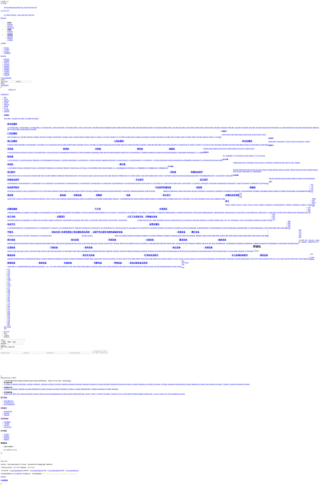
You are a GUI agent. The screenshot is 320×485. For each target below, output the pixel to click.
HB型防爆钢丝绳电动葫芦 (206, 175)
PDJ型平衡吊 (26, 235)
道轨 (30, 175)
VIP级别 (6, 335)
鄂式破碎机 (130, 235)
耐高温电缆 (134, 191)
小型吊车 (241, 220)
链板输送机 (79, 259)
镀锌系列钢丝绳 (109, 191)
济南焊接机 (85, 384)
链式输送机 (65, 259)
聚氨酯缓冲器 (124, 168)
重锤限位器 (61, 175)
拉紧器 (138, 175)
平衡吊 (256, 162)
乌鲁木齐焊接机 (210, 384)
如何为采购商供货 (9, 404)
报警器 (234, 148)
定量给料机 (109, 251)
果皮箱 (150, 394)
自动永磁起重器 (66, 212)
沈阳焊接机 (36, 384)
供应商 (6, 103)
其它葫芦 (293, 141)
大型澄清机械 (249, 251)
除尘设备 (303, 170)
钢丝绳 (102, 191)
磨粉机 (193, 235)
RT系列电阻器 (218, 191)
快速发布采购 (8, 411)
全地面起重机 (150, 145)
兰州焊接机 (134, 384)
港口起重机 (21, 118)
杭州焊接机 (57, 384)
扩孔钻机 (175, 259)
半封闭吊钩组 (133, 152)
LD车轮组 (49, 152)
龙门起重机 (97, 137)
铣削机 (109, 266)
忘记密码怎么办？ (9, 402)
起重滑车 (251, 156)
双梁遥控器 (41, 199)
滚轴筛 (15, 243)
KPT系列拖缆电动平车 (107, 228)
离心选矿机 (185, 243)
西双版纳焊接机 (85, 389)
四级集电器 (70, 199)
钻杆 (159, 259)
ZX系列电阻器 (200, 191)
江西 (309, 207)
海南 (273, 214)
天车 (119, 137)
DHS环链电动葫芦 (59, 183)
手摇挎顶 (97, 212)
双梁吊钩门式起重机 (33, 137)
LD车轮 (9, 152)
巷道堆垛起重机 (307, 127)
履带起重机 (158, 145)
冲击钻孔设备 (148, 259)
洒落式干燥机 (81, 251)
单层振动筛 (32, 243)
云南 (273, 219)
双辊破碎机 (167, 235)
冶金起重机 (238, 127)
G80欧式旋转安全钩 (230, 212)
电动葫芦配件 (300, 141)
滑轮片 (139, 152)
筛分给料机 (158, 251)
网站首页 (6, 59)
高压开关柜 (96, 175)
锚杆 (216, 259)
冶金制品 (132, 266)
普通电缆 (141, 199)
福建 (313, 205)
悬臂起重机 (284, 228)
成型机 (75, 266)
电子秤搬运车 (45, 220)
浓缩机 (225, 251)
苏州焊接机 (246, 384)
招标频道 (6, 68)
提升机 (263, 156)
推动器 (221, 160)
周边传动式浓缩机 (217, 251)
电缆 (237, 148)
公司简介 (6, 434)
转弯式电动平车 (86, 228)
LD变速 (142, 175)
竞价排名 (6, 425)
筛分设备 (252, 170)
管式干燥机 (64, 251)
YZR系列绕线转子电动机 (14, 168)
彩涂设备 (179, 266)
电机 (252, 259)
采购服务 (4, 408)
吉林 (313, 200)
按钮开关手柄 (11, 199)
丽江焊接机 (42, 389)
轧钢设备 (288, 178)
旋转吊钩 (106, 152)
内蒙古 (314, 198)
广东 (312, 186)
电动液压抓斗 (269, 205)
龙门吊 (104, 137)
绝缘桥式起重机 (121, 127)
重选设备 (275, 170)
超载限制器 (96, 191)
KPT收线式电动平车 (45, 228)
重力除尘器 (183, 251)
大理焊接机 (94, 389)
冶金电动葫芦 (195, 175)
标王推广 (6, 48)
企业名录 (6, 64)
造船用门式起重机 (84, 137)
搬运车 (121, 259)
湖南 (309, 211)
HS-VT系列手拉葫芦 (167, 183)
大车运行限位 (195, 199)
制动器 (245, 134)
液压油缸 (84, 235)
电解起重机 (289, 127)
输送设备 (315, 170)
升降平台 (269, 220)
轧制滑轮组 (158, 152)
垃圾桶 (146, 394)
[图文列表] (11, 347)
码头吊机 (86, 145)
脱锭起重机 (252, 127)
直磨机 (249, 235)
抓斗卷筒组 (80, 152)
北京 (300, 232)
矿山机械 (170, 166)
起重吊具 (206, 152)
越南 (8, 323)
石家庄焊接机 (22, 384)
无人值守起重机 (126, 394)
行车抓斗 (309, 205)
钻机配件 (169, 259)
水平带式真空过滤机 (34, 251)
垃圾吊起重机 (190, 127)
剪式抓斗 (256, 205)
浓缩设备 (309, 170)
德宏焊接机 (101, 389)
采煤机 (179, 235)
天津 (300, 235)
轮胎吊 (212, 145)
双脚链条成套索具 (170, 212)
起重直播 (6, 75)
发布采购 (10, 31)
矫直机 (83, 266)
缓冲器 (254, 134)
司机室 (43, 175)
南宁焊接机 (99, 384)
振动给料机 (169, 251)
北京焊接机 (7, 384)
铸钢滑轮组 (151, 152)
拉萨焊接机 (201, 384)
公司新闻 (10, 40)
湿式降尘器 (201, 251)
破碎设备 (235, 170)
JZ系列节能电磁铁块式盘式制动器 (50, 160)
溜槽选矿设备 (200, 243)
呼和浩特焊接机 (179, 384)
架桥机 (123, 145)
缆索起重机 (225, 145)
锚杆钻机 (164, 259)
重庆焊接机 (106, 384)
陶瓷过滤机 (94, 243)
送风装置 (41, 266)
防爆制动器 (36, 160)
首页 (5, 97)
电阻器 (211, 148)
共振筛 (58, 243)
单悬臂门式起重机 (197, 137)
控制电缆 (82, 199)
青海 (289, 226)
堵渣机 (59, 266)
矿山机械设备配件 (256, 171)
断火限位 (90, 191)
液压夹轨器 (187, 175)
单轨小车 (20, 175)
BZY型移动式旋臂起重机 (255, 228)
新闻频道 (6, 66)
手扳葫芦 (138, 183)
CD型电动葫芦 (204, 183)
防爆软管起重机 (71, 145)
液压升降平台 (188, 220)
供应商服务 (5, 418)
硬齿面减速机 (191, 152)
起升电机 (18, 191)
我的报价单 (10, 28)
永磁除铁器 (256, 243)
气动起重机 (106, 394)
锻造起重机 (266, 127)
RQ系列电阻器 (209, 191)
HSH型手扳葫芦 (186, 183)
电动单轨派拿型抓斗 (279, 205)
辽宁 (240, 195)
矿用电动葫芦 (229, 175)
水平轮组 (35, 152)
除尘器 (189, 251)
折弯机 (66, 266)
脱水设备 (258, 170)
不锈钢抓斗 (289, 205)
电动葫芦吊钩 (125, 152)
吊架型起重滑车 (67, 220)
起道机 (109, 175)
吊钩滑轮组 (144, 152)
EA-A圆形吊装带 (271, 212)
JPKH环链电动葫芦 (130, 183)
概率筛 (26, 243)
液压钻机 (192, 259)
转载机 (134, 259)
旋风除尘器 (176, 251)
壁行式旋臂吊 (169, 228)
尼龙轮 (61, 152)
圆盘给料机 (102, 251)
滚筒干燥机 (57, 251)
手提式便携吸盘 (75, 212)
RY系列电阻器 (235, 191)
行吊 (117, 137)
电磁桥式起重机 (167, 127)
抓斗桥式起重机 (157, 127)
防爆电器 (206, 148)
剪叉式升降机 (263, 220)
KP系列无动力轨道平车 (121, 228)
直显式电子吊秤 (19, 220)
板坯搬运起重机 (131, 127)
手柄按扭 (61, 191)
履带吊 (199, 145)
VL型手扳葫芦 (195, 183)
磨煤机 (267, 235)
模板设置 (10, 38)
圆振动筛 (10, 243)
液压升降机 (160, 220)
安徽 (313, 204)
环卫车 (166, 394)
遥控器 (220, 148)
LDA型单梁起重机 (12, 127)
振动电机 (34, 175)
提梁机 (192, 145)
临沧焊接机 (56, 389)
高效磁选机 (263, 243)
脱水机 (88, 243)
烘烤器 (292, 259)
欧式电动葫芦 (246, 183)
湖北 (309, 209)
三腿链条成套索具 (218, 212)
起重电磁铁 (229, 156)
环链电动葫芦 (281, 141)
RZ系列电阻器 (227, 191)
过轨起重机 (175, 127)
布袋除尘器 (194, 251)
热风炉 (297, 259)
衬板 (236, 259)
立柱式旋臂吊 (153, 228)
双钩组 (101, 152)
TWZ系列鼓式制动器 (121, 160)
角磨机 (258, 235)
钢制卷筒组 (66, 152)
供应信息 (311, 240)
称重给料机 (130, 251)
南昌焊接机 (78, 384)
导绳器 (82, 191)
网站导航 (3, 56)
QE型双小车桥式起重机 (85, 127)
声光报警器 (99, 199)
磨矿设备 (247, 170)
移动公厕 (171, 394)
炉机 (261, 259)
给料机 (164, 251)
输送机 (23, 259)
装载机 (138, 259)
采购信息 (6, 104)
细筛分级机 (163, 243)
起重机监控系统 (249, 148)
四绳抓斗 (233, 205)
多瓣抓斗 (262, 205)
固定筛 (62, 243)
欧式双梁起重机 (263, 145)
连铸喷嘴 (20, 266)
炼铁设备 (283, 178)
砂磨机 (226, 235)
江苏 (312, 188)
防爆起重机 (139, 127)
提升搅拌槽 (142, 243)
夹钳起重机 (259, 127)
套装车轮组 (55, 152)
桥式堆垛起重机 (298, 127)
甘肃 (289, 225)
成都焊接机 (194, 384)
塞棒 (13, 266)
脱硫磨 (245, 235)
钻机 (199, 259)
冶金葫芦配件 (126, 191)
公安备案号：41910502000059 (68, 473)
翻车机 (113, 259)
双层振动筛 (67, 243)
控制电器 (229, 148)
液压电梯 (255, 220)
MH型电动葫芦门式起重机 (60, 137)
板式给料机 (95, 251)
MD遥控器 (25, 199)
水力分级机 (149, 243)
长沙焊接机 (164, 384)
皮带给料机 (123, 251)
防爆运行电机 (182, 191)
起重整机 (6, 115)
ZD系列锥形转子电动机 (29, 168)
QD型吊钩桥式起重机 (71, 127)
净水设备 (182, 394)
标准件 (75, 175)
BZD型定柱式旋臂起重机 (188, 228)
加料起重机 (245, 127)
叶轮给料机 (116, 251)
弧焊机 (125, 266)
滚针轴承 (77, 191)
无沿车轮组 (29, 152)
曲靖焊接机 (14, 389)
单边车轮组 (22, 152)
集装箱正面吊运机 (108, 145)
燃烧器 (305, 259)
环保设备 (145, 266)
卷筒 (36, 191)
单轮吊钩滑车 (76, 220)
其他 (37, 266)
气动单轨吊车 (114, 394)
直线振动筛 (39, 243)
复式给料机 (144, 251)
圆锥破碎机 (160, 235)
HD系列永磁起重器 (44, 212)
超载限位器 (166, 191)
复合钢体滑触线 (300, 191)
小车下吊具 (257, 156)
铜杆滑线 (308, 191)
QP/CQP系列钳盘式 (146, 160)
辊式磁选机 (291, 243)
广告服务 (6, 49)
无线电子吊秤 (36, 220)
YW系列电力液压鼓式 (94, 160)
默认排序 (6, 331)
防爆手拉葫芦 (177, 183)
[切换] (6, 1)
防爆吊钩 (112, 152)
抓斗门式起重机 (21, 137)
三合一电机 (116, 168)
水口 (16, 266)
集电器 (224, 148)
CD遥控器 (19, 199)
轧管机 (92, 266)
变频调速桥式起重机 (110, 127)
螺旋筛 (49, 243)
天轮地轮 (132, 175)
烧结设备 (271, 178)
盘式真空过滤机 (45, 251)
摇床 (180, 243)
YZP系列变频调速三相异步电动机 (97, 168)
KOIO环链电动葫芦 (36, 183)
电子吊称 (245, 156)
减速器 (243, 259)
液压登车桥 (196, 220)
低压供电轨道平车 (134, 228)
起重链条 (289, 212)
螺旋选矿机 (192, 243)
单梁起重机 (224, 127)
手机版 (19, 5)
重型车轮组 (42, 152)
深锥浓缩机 (241, 251)
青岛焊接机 (239, 384)
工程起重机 (28, 118)
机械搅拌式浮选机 (133, 243)
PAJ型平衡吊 (18, 235)
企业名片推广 (8, 427)
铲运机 (129, 259)
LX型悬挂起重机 (23, 127)
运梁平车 (287, 162)
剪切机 (105, 266)
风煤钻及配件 (211, 259)
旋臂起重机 (250, 162)
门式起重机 (14, 118)
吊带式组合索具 (197, 212)
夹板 (24, 175)
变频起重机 (231, 127)
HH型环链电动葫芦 (24, 183)
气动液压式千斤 (134, 212)
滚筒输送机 (37, 259)
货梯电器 (297, 162)
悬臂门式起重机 (175, 137)
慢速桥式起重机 (147, 127)
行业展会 (6, 71)
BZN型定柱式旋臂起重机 (228, 228)
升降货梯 (210, 220)
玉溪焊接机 (21, 389)
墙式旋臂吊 (161, 228)
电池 (119, 394)
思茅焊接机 (49, 389)
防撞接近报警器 (107, 199)
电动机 (250, 134)
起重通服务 (7, 53)
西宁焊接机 (187, 384)
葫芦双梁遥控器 (33, 199)
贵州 (273, 218)
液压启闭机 (173, 145)
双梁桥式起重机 (199, 127)
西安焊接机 (120, 384)
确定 (183, 262)
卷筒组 (228, 134)
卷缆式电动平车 (96, 228)
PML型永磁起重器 (55, 212)
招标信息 (6, 101)
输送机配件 (10, 259)
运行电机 (24, 191)
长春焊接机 (171, 384)
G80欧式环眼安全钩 (251, 212)
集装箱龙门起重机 (207, 137)
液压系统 (281, 162)
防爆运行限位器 (191, 191)
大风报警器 (123, 199)
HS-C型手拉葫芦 (156, 183)
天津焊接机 (14, 384)
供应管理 (10, 26)
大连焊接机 (232, 384)
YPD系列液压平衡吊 (46, 235)
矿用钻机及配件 (246, 171)
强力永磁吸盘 (25, 212)
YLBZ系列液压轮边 (82, 160)
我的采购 (6, 415)
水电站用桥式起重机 (98, 127)
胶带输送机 (17, 259)
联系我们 (6, 436)
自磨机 (222, 235)
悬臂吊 (279, 228)
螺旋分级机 (156, 243)
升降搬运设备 (237, 162)
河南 (312, 184)
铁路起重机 (239, 145)
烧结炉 (301, 259)
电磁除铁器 (221, 243)
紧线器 (9, 175)
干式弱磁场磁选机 (230, 243)
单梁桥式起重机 (208, 127)
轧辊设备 (150, 266)
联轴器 (151, 175)
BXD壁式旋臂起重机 (215, 228)
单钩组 (97, 152)
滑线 (251, 191)
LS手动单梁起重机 (34, 127)
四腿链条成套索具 (207, 212)
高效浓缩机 (208, 251)
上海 (300, 233)
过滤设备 (286, 170)
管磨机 (209, 235)
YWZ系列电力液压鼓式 (25, 160)
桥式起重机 (7, 118)
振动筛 (53, 243)
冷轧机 (70, 266)
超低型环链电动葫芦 (118, 183)
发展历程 (6, 438)
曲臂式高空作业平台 (178, 220)
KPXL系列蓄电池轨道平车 (66, 228)
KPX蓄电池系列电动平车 (31, 228)
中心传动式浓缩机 (232, 251)
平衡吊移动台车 (34, 235)
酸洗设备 (167, 266)
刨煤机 (184, 235)
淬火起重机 (282, 127)
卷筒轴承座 (87, 152)
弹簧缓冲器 (131, 168)
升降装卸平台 (204, 220)
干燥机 (52, 251)
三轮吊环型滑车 (93, 220)
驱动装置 (114, 175)
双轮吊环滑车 (85, 220)
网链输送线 (58, 259)
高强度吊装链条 (187, 212)
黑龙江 (314, 202)
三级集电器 (63, 199)
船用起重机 (21, 145)
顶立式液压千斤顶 (144, 212)
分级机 (177, 243)
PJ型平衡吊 (10, 235)
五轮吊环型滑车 (113, 220)
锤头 (233, 259)
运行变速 (44, 191)
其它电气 (242, 148)
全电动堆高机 (249, 220)
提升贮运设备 (237, 171)
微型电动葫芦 (232, 183)
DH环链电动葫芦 (95, 183)
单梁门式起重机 (12, 137)
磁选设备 (281, 170)
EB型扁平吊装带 (281, 212)
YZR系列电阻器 (245, 191)
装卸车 (125, 259)
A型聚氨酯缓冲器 (152, 168)
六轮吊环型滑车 (122, 220)
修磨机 (88, 266)
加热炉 (282, 259)
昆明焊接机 (113, 384)
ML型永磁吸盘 (34, 212)
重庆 (300, 237)
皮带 (255, 259)
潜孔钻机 (204, 259)
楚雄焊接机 (63, 389)
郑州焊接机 (92, 384)
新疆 (300, 230)
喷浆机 (92, 259)
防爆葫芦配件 (118, 191)
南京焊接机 (50, 384)
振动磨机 (240, 235)
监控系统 (47, 175)
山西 (240, 197)
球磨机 (254, 235)
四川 (273, 216)
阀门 (249, 259)
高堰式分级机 (171, 243)
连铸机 (9, 266)
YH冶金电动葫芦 (220, 175)
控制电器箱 (54, 191)
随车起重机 (135, 145)
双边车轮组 (15, 152)
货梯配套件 (54, 175)
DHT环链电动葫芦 (84, 183)
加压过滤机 (20, 251)
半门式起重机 (218, 137)
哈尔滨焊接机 (149, 384)
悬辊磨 (213, 235)
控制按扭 (76, 199)
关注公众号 (18, 13)
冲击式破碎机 (152, 235)
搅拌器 (34, 266)
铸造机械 (162, 266)
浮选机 (110, 243)
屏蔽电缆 (153, 199)
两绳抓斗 (228, 205)
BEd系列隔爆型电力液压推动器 (190, 160)
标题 (9, 342)
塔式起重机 (117, 145)
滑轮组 (236, 134)
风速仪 (91, 175)
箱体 (69, 191)
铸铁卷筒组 (73, 152)
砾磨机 (231, 235)
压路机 (96, 259)
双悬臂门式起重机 (185, 137)
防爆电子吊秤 (53, 220)
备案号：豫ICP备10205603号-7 (50, 473)
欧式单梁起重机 (254, 145)
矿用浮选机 (116, 243)
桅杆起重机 (232, 145)
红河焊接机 (70, 389)
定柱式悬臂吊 (177, 228)
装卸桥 (92, 137)
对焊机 (120, 266)
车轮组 (224, 134)
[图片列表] (4, 347)
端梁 (39, 175)
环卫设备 (161, 394)
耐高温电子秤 (28, 220)
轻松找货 (6, 413)
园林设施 (176, 394)
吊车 (195, 145)
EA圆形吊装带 (262, 212)
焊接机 (116, 266)
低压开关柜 (103, 175)
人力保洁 (155, 394)
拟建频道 (6, 69)
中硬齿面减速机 (182, 152)
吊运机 (164, 145)
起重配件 (224, 131)
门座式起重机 (40, 145)
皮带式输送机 (235, 220)
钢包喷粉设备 (27, 266)
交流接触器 (170, 199)
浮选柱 (126, 243)
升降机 (154, 220)
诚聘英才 (6, 439)
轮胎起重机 (142, 145)
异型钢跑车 (159, 199)
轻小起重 (225, 159)
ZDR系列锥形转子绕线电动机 (45, 168)
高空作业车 (148, 220)
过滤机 (26, 251)
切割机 (100, 266)
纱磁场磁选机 (240, 243)
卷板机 (79, 266)
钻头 (196, 259)
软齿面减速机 (173, 152)
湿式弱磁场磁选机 (272, 243)
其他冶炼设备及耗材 (309, 178)
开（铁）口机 (48, 266)
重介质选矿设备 (213, 243)
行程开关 (80, 175)
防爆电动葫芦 (272, 141)
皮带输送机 (44, 259)
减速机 (241, 134)
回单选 (187, 262)
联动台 (94, 199)
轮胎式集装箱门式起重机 (163, 137)
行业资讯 (6, 110)
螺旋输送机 (51, 259)
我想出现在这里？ (6, 377)
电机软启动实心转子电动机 (79, 168)
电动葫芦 (271, 138)
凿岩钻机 (155, 259)
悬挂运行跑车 (210, 199)
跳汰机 (207, 243)
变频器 (223, 199)
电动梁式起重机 (24, 129)
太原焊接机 (29, 384)
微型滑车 (59, 220)
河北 (312, 191)
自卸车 (109, 259)
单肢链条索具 (301, 212)
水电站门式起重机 (73, 137)
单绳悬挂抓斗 (297, 205)
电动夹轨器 (180, 175)
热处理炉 (287, 259)
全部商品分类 (5, 94)
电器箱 (165, 199)
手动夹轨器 (173, 175)
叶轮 (258, 259)
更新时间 (6, 337)
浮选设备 (264, 170)
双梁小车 (127, 175)
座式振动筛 (20, 243)
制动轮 (147, 175)
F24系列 (57, 199)
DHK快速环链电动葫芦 (72, 183)
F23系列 (52, 199)
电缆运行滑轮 (178, 199)
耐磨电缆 (147, 199)
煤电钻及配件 (222, 259)
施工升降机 (128, 145)
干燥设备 (292, 170)
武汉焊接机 (157, 384)
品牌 (14, 342)
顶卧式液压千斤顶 (123, 212)
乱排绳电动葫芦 (254, 183)
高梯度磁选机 (249, 243)
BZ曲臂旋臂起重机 (242, 228)
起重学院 (6, 73)
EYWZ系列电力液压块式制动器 (209, 160)
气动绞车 (160, 175)
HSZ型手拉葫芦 (146, 183)
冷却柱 (55, 266)
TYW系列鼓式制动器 (134, 160)
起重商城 (6, 61)
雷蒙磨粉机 (199, 235)
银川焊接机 (127, 384)
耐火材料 (270, 259)
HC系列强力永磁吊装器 (88, 212)
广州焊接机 (225, 384)
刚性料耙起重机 (274, 127)
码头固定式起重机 (12, 145)
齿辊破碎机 (174, 235)
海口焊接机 (218, 384)
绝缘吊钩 (117, 152)
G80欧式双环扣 (240, 212)
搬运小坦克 (224, 220)
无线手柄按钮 (186, 199)
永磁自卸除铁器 (282, 243)
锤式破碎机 (137, 235)
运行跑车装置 (31, 191)
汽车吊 (204, 145)
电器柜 (71, 175)
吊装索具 (239, 156)
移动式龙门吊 (262, 162)
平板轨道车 (78, 228)
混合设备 (156, 266)
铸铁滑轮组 (165, 152)
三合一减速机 (199, 152)
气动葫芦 (307, 141)
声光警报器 (120, 175)
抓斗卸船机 (99, 145)
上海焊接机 (43, 384)
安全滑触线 (282, 191)
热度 (5, 333)
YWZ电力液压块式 (12, 160)
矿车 (117, 259)
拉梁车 (292, 162)
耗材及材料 (138, 266)
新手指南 (4, 397)
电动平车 (244, 162)
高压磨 (262, 235)
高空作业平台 (168, 220)
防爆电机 (109, 168)
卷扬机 (168, 145)
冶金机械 (235, 175)
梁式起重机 (33, 129)
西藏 (289, 221)
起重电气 (271, 145)
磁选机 (297, 243)
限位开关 (86, 175)
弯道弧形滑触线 (290, 191)
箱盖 (72, 191)
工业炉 (278, 259)
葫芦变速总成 (11, 191)
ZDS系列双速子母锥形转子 (62, 168)
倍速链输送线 (30, 259)
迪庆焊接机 (115, 389)
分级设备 (269, 170)
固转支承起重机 (62, 145)
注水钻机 (186, 259)
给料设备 (298, 170)
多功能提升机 (141, 220)
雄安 (8, 325)
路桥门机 (187, 145)
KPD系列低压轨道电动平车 (15, 228)
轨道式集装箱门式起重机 (148, 137)
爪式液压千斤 (114, 212)
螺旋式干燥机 (72, 251)
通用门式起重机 (126, 137)
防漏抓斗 (303, 205)
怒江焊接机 (108, 389)
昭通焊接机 (35, 389)
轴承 (246, 259)
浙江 (240, 193)
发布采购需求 (5, 85)
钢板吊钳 (162, 212)
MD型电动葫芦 (213, 183)
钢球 (239, 259)
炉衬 (274, 259)
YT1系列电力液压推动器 (159, 160)
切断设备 (294, 178)
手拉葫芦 (287, 141)
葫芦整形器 (151, 191)
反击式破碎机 (123, 235)
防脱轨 (156, 175)
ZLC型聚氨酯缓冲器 (141, 168)
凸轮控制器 (88, 199)
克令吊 (47, 145)
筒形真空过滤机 (12, 251)
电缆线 (67, 175)
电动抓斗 (239, 205)
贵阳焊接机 (141, 384)
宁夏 (289, 228)
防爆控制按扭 (174, 191)
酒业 (83, 394)
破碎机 (117, 235)
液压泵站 (90, 235)
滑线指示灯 (116, 199)
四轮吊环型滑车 (103, 220)
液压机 (96, 266)
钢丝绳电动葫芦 (222, 183)
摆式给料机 (151, 251)
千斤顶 (235, 156)
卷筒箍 (93, 152)
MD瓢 (146, 191)
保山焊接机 (28, 389)
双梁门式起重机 (110, 137)
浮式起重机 (92, 145)
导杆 (85, 191)
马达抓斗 (245, 205)
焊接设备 (300, 178)
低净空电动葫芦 (264, 183)
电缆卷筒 (14, 175)
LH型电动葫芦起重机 (58, 127)
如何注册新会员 (8, 401)
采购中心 (6, 62)
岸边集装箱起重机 (30, 145)
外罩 (39, 191)
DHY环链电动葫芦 (106, 183)
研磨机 (218, 235)
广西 (309, 212)
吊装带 (294, 212)
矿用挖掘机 (86, 259)
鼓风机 (265, 259)
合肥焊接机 (64, 384)
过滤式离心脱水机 (103, 243)
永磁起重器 (10, 212)
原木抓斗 (250, 205)
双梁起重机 (217, 127)
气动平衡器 (167, 175)
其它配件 (259, 134)
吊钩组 (232, 134)
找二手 (6, 108)
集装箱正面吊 (53, 145)
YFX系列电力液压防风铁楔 (68, 160)
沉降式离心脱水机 (76, 243)
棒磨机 (235, 235)
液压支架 (188, 235)
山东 (312, 190)
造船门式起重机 (135, 137)
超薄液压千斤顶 (154, 212)
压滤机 (84, 243)
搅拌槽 (122, 243)
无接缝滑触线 (264, 191)
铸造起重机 (182, 127)
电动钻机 (229, 259)
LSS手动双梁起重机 (46, 127)
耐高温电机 (141, 191)
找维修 (6, 106)
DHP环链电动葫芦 (12, 183)
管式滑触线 (256, 191)
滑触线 (215, 148)
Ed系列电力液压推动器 (174, 160)
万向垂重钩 (179, 212)
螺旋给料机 (88, 251)
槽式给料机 (137, 251)
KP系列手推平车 (144, 228)
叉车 (229, 220)
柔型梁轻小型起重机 (273, 162)
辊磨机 (205, 235)
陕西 (289, 223)
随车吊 (208, 145)
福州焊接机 (71, 384)
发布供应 (10, 24)
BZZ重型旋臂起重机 (202, 228)
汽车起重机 (180, 145)
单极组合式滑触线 (273, 191)
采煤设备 (241, 170)
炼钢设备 (277, 178)
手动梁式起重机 (15, 129)
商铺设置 (10, 36)
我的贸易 (3, 18)
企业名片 (6, 51)
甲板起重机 (80, 145)
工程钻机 (181, 259)
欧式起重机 (35, 118)
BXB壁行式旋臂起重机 (269, 228)
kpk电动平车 (54, 228)
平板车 (142, 259)
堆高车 (100, 259)
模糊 (4, 342)
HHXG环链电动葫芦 (48, 183)
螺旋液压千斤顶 (105, 212)
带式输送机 (72, 259)
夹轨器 (264, 134)
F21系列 (47, 199)
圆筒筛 (45, 243)
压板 (27, 175)
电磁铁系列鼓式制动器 (108, 160)
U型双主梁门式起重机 (45, 137)
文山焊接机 (77, 389)
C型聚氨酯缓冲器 (163, 168)
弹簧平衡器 (10, 220)
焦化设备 (173, 266)
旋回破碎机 (144, 235)
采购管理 (10, 33)
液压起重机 (218, 145)
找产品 (6, 99)
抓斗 (224, 156)
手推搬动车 (217, 220)
